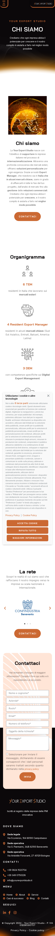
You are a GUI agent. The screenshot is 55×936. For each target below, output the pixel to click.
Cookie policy (36, 930)
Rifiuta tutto (27, 530)
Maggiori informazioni (27, 538)
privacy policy (32, 769)
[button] (48, 395)
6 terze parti (21, 403)
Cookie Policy (30, 515)
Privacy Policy (13, 515)
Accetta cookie (27, 523)
